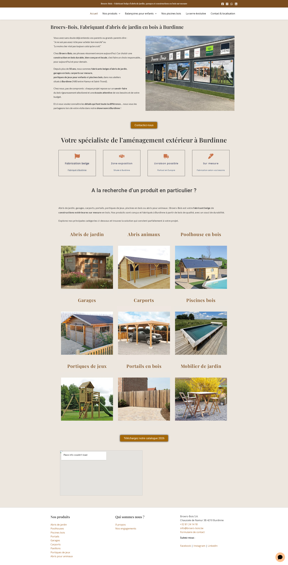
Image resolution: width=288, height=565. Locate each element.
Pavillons (56, 548)
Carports (56, 544)
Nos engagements (125, 528)
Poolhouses (57, 528)
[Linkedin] (236, 4)
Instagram (199, 545)
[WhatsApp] (231, 4)
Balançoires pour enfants (139, 13)
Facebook (185, 545)
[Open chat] (280, 557)
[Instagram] (227, 4)
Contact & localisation (223, 13)
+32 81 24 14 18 (189, 524)
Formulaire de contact (192, 532)
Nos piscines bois (171, 13)
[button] (118, 14)
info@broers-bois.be (191, 528)
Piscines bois (58, 532)
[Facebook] (222, 4)
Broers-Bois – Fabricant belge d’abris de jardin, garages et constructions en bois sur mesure (144, 3)
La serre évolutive (196, 13)
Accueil (94, 13)
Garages (55, 540)
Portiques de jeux (60, 552)
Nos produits (109, 13)
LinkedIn (213, 545)
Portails (55, 536)
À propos (120, 524)
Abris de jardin (59, 524)
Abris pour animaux (62, 556)
